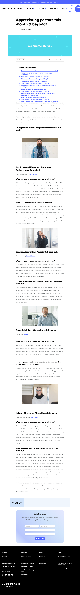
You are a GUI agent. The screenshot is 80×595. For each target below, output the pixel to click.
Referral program (7, 571)
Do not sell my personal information (65, 564)
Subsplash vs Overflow (24, 575)
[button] (30, 9)
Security (23, 560)
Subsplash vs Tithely (27, 566)
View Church (35, 417)
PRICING (20, 8)
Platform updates (26, 556)
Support (4, 556)
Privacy (60, 560)
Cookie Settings (62, 568)
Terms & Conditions (64, 556)
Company (42, 556)
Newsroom (42, 563)
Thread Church (32, 174)
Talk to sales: (8, 567)
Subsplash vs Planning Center (27, 570)
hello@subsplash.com (8, 563)
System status (6, 560)
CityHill (26, 334)
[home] (10, 8)
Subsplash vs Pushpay (27, 563)
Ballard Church (30, 256)
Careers (41, 560)
